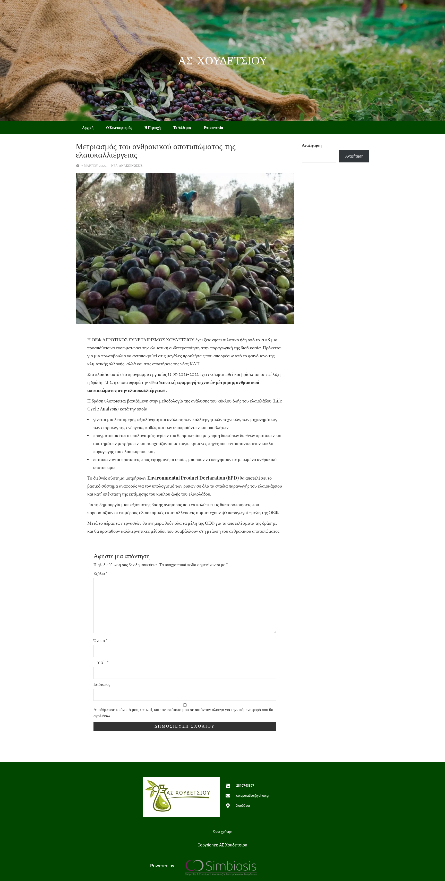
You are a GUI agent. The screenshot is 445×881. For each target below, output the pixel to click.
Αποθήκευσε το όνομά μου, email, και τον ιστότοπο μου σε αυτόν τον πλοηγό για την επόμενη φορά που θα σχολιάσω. (183, 712)
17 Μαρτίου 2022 (93, 166)
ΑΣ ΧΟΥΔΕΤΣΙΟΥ (222, 61)
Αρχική (87, 127)
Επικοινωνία (213, 127)
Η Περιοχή (152, 127)
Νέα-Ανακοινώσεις (126, 166)
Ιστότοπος (101, 684)
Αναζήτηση (312, 145)
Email (101, 662)
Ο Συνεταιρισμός (119, 127)
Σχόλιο (100, 573)
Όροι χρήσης (222, 832)
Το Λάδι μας (182, 127)
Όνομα (100, 640)
